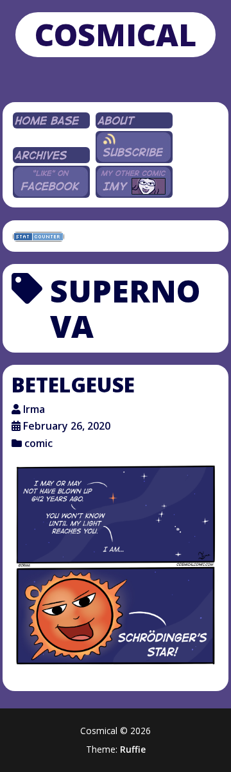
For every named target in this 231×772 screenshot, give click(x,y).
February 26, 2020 (66, 426)
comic (38, 443)
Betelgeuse (73, 384)
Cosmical (115, 34)
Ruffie (133, 749)
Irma (34, 409)
